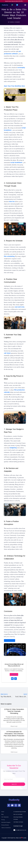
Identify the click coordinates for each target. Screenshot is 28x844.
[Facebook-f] (8, 805)
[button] (25, 5)
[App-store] (15, 678)
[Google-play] (12, 678)
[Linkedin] (19, 805)
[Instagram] (15, 805)
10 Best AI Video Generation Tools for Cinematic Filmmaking (14, 711)
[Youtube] (12, 805)
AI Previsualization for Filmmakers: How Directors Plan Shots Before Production (14, 734)
